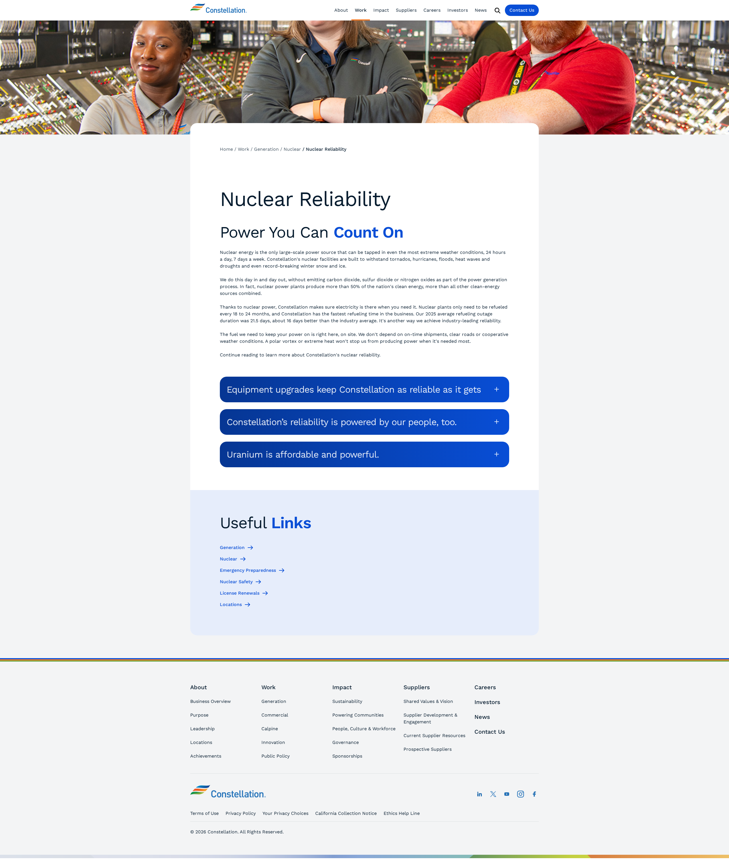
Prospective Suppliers (428, 749)
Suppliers (406, 10)
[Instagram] (520, 794)
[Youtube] (506, 794)
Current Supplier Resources (434, 735)
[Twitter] (493, 794)
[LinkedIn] (479, 794)
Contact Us (521, 10)
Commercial (274, 715)
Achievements (205, 756)
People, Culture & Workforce (364, 728)
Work (360, 10)
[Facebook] (534, 794)
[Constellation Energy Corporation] (218, 10)
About (341, 10)
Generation (232, 547)
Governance (345, 742)
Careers (432, 10)
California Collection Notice (346, 813)
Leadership (202, 728)
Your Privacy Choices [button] (285, 813)
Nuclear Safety (236, 581)
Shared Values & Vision (428, 701)
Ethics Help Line (402, 813)
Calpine (269, 728)
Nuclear (228, 559)
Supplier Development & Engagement (430, 718)
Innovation (273, 742)
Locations (231, 604)
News (481, 10)
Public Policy (275, 756)
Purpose (199, 715)
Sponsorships (347, 756)
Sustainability (347, 701)
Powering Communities (358, 715)
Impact (381, 10)
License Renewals (239, 593)
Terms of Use (204, 813)
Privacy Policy (241, 813)
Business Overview (210, 701)
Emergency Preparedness (248, 570)
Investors (457, 10)
